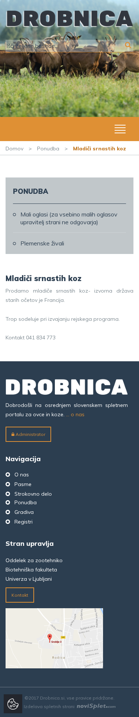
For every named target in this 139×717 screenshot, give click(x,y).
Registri (23, 521)
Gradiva (24, 512)
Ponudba (48, 148)
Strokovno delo (33, 494)
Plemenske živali (42, 243)
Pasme (23, 484)
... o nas (75, 414)
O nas (21, 474)
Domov (14, 148)
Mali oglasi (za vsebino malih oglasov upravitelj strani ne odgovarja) (69, 218)
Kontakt (19, 595)
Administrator (29, 434)
